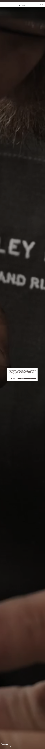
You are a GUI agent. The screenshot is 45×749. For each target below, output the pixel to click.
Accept (31, 378)
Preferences (13, 378)
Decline (22, 378)
